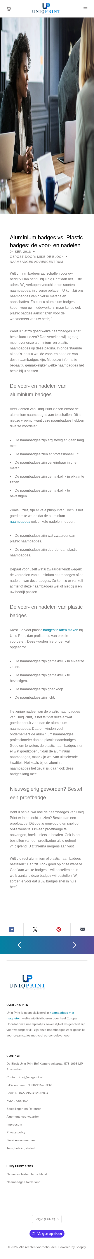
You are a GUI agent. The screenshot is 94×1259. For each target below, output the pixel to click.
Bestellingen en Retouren (24, 1108)
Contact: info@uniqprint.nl (24, 1077)
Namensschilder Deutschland (27, 1174)
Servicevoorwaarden (21, 1140)
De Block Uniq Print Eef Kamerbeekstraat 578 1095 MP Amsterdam (45, 1066)
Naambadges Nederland (23, 1182)
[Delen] (12, 929)
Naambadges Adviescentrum (36, 261)
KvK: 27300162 (17, 1101)
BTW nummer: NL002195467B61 (30, 1085)
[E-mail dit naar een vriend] (82, 929)
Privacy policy (16, 1132)
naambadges (20, 521)
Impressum (14, 1124)
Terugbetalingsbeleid (21, 1148)
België (45, 1219)
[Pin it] (59, 929)
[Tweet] (35, 929)
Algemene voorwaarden (23, 1116)
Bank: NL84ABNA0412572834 (27, 1093)
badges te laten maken (60, 630)
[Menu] (85, 8)
